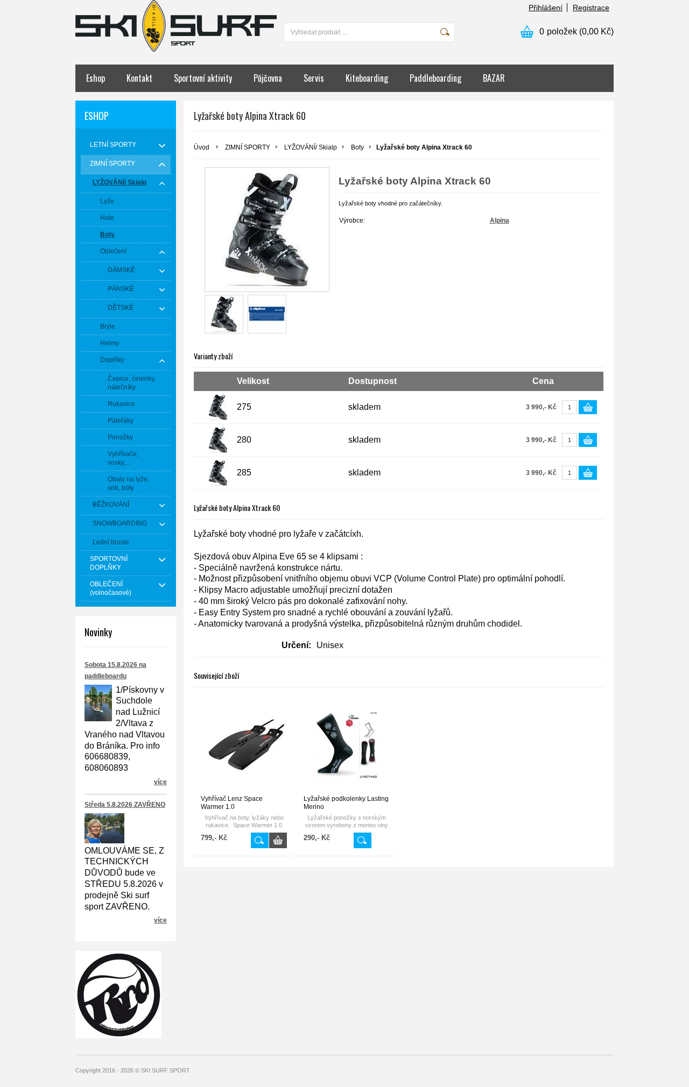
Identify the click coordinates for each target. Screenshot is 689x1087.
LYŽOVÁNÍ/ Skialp (310, 147)
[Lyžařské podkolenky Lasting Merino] (347, 745)
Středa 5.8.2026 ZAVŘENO (125, 804)
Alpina (499, 220)
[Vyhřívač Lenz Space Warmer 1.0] (244, 745)
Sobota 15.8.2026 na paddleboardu (115, 670)
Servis (314, 78)
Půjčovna (268, 78)
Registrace (591, 7)
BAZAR (494, 78)
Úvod (201, 147)
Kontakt (139, 78)
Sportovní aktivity (203, 78)
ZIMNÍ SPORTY (247, 147)
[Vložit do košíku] (588, 407)
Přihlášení (546, 7)
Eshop (95, 78)
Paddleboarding (435, 78)
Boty (357, 147)
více (160, 782)
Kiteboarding (367, 78)
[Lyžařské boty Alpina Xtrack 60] (224, 314)
